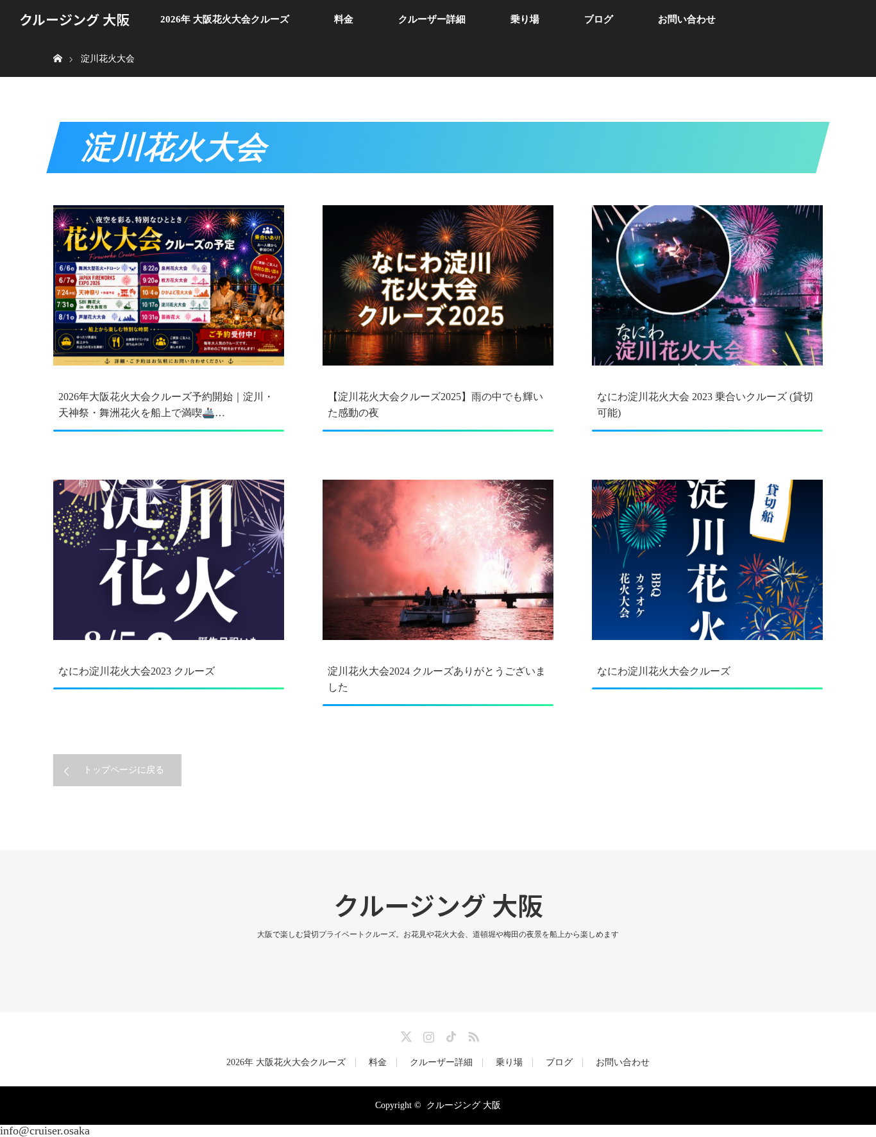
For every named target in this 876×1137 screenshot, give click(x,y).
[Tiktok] (449, 1034)
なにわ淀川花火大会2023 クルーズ (136, 671)
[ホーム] (57, 43)
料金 (343, 19)
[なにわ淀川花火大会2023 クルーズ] (168, 560)
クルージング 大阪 (74, 19)
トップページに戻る (123, 770)
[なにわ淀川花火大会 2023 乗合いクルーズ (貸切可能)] (707, 285)
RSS (472, 1034)
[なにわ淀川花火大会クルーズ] (707, 560)
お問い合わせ (687, 19)
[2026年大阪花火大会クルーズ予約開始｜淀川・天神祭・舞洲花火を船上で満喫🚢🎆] (168, 285)
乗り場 (524, 19)
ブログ (598, 19)
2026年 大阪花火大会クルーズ (224, 19)
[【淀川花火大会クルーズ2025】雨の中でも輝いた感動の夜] (438, 285)
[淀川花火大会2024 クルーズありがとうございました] (438, 560)
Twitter (404, 1034)
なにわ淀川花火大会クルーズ (663, 671)
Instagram (427, 1034)
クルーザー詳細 (432, 19)
